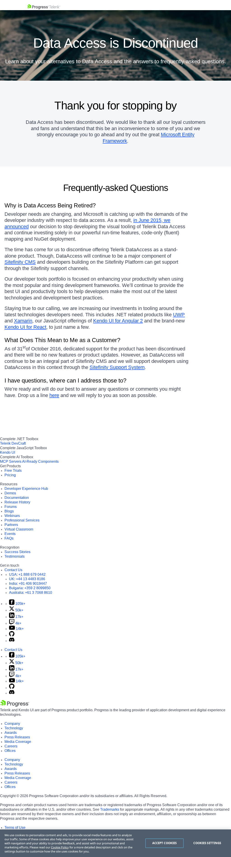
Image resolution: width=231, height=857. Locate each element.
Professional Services (22, 520)
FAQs (9, 538)
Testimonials (15, 556)
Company (12, 724)
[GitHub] (11, 635)
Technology (14, 728)
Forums (11, 507)
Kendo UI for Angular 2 (118, 321)
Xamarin (23, 321)
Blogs (9, 511)
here (54, 395)
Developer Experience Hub (26, 489)
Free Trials (13, 470)
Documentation (17, 498)
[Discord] (11, 641)
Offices (10, 751)
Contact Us (13, 570)
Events (10, 534)
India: (28, 583)
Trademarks (109, 809)
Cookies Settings (207, 843)
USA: (27, 574)
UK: (27, 579)
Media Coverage (18, 742)
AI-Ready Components (40, 461)
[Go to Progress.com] (14, 705)
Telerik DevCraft (13, 443)
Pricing (10, 475)
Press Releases (17, 737)
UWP (179, 314)
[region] (115, 843)
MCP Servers (10, 461)
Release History (17, 502)
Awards (11, 733)
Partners (11, 525)
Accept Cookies (164, 843)
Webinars (12, 516)
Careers (11, 746)
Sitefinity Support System (117, 367)
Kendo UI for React (25, 327)
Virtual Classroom (19, 529)
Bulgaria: (30, 588)
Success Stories (17, 552)
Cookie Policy (60, 847)
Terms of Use (15, 827)
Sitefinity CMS (20, 262)
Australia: (30, 592)
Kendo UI (7, 452)
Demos (10, 493)
